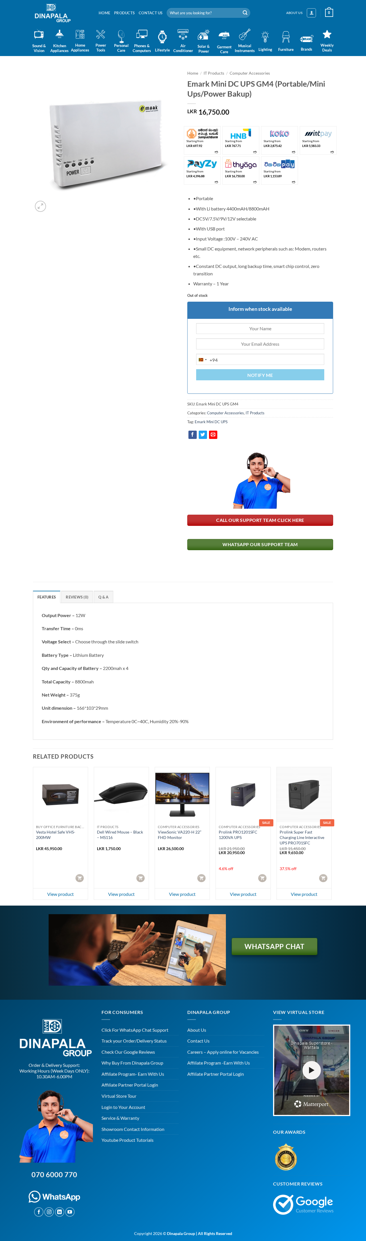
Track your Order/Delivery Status (134, 1040)
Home (104, 13)
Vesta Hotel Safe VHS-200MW (55, 835)
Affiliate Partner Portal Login (130, 1084)
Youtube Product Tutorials (128, 1140)
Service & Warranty (120, 1118)
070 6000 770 (54, 1174)
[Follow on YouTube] (70, 1212)
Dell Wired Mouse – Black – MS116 (120, 835)
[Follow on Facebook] (38, 1212)
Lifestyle (162, 50)
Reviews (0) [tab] (77, 597)
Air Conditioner (183, 48)
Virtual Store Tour (119, 1096)
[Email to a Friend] (213, 434)
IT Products (214, 73)
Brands (306, 49)
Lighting (265, 49)
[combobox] (207, 359)
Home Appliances (80, 47)
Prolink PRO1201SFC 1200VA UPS (238, 835)
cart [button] (80, 878)
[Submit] (245, 13)
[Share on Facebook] (192, 434)
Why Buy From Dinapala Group (132, 1062)
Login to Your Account (123, 1107)
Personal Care (121, 48)
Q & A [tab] (103, 597)
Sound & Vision (39, 48)
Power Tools (101, 47)
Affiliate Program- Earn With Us (133, 1074)
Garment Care (224, 49)
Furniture (286, 49)
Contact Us (151, 13)
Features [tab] (46, 597)
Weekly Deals (327, 47)
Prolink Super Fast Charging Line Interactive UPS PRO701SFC (302, 837)
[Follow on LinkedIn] (59, 1212)
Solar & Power (204, 48)
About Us (196, 1030)
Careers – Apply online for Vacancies (223, 1052)
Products (124, 13)
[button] (311, 12)
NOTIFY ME (260, 375)
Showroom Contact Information (133, 1129)
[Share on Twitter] (203, 434)
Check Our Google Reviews (128, 1052)
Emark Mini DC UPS (211, 421)
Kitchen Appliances (59, 48)
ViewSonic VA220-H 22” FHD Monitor (179, 835)
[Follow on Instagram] (49, 1212)
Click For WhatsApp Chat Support (135, 1030)
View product (60, 894)
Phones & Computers (142, 48)
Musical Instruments (245, 48)
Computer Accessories (250, 73)
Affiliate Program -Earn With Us (218, 1062)
